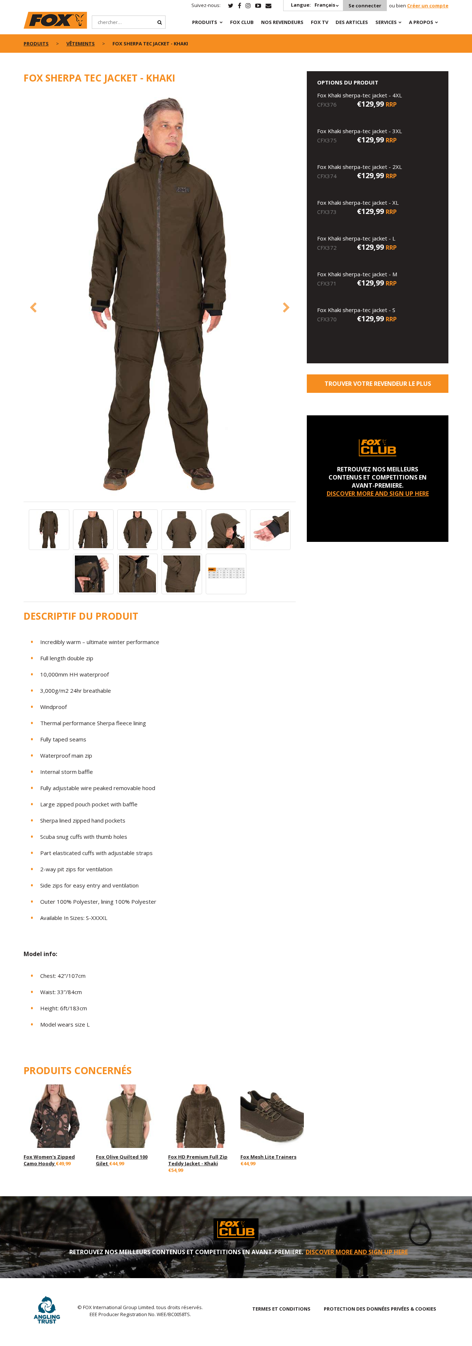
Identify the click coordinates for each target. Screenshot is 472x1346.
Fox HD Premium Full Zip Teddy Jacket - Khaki (198, 1160)
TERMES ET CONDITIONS (281, 1308)
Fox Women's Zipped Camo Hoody (49, 1160)
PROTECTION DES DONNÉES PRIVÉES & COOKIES (380, 1308)
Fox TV (319, 22)
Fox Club (242, 22)
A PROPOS (421, 22)
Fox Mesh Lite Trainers (268, 1156)
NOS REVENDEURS (282, 22)
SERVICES (386, 22)
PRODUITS (204, 22)
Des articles (352, 22)
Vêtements (80, 43)
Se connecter (364, 5)
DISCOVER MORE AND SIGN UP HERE (378, 493)
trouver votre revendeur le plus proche (377, 386)
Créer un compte (427, 5)
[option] (160, 297)
